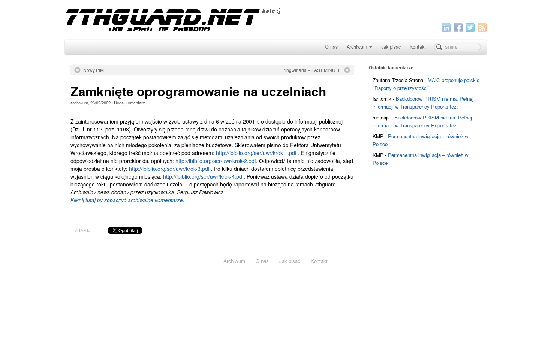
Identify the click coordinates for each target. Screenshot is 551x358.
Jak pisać (391, 46)
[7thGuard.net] (276, 19)
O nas (331, 46)
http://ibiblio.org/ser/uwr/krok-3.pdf (169, 168)
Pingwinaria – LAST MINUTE (311, 70)
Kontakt (418, 46)
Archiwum (357, 46)
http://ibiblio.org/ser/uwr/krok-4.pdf (203, 176)
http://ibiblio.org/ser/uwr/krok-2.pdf (215, 160)
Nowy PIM (93, 70)
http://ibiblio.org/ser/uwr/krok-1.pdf (256, 153)
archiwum (79, 103)
